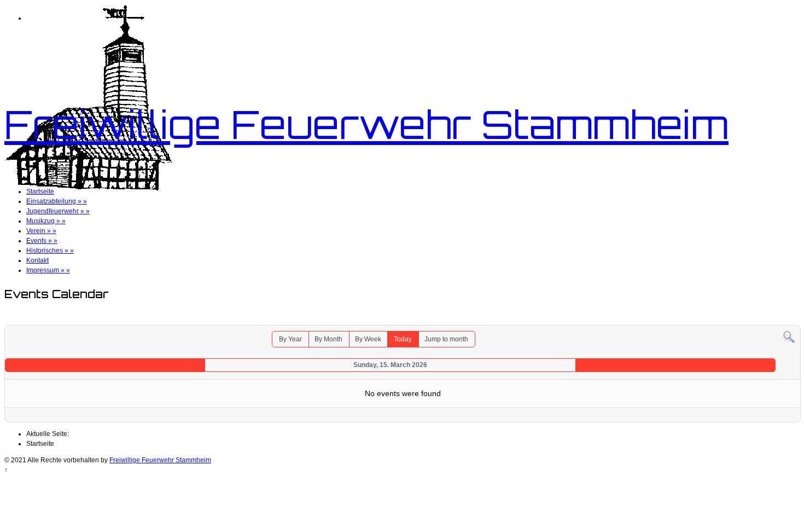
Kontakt (37, 260)
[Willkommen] (88, 188)
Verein (41, 231)
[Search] (789, 337)
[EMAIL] (793, 319)
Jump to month (446, 339)
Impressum (48, 270)
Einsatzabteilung (56, 201)
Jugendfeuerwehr (58, 211)
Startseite (40, 191)
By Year (290, 339)
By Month (328, 339)
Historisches (50, 250)
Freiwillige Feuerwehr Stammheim (366, 124)
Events (41, 241)
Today (403, 339)
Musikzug (46, 221)
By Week (368, 339)
